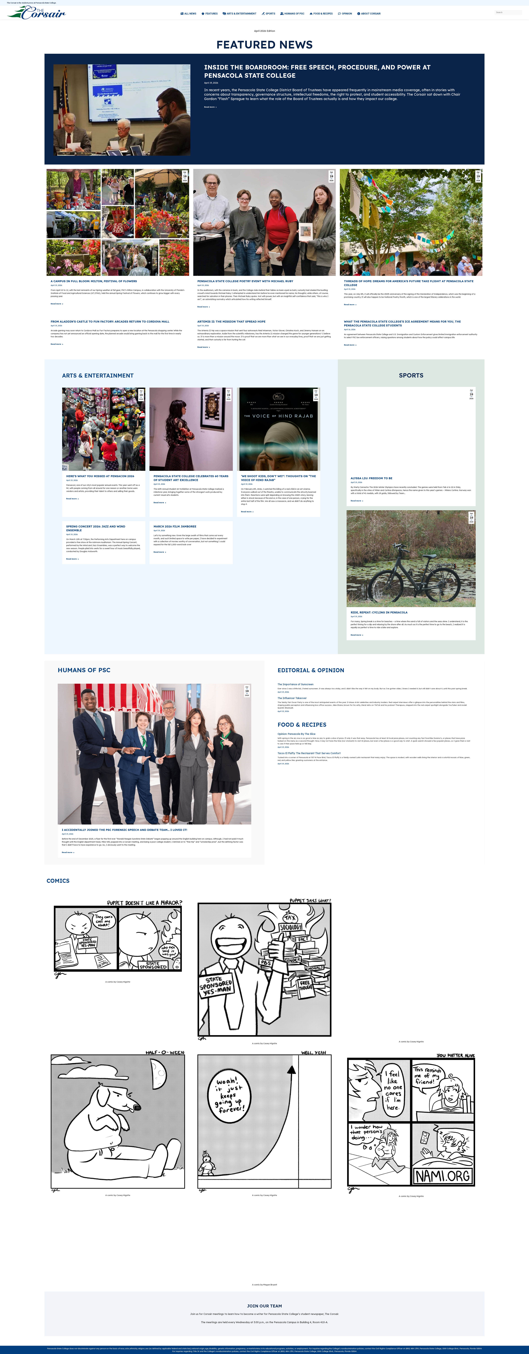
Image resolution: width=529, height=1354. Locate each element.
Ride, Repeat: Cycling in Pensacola (379, 612)
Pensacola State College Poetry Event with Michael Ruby (245, 281)
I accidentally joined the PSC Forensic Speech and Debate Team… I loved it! (124, 830)
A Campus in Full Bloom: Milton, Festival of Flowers (94, 281)
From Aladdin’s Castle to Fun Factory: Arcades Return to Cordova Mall (110, 321)
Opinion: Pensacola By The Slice (296, 733)
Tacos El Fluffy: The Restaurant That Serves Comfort (309, 753)
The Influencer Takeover (292, 698)
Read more (209, 107)
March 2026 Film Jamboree (175, 526)
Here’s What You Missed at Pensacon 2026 (100, 476)
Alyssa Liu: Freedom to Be (371, 478)
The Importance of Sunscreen (295, 684)
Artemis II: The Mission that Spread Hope (231, 321)
